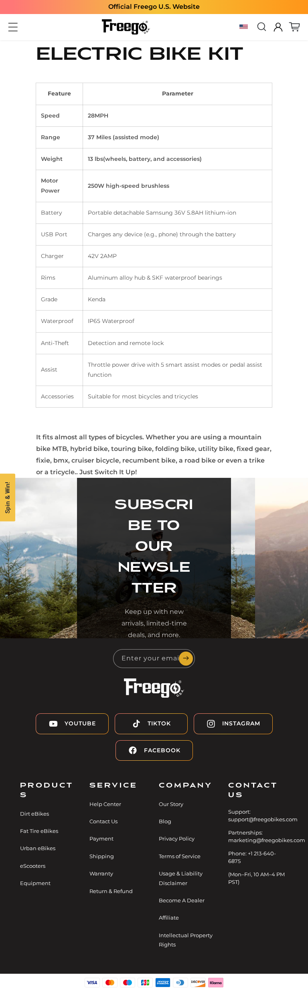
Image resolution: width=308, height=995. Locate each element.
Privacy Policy (177, 838)
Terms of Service (180, 856)
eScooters (32, 866)
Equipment (35, 883)
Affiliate (169, 917)
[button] (13, 27)
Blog (165, 821)
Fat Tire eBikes (39, 831)
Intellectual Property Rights (186, 940)
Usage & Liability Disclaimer (181, 878)
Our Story (171, 804)
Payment (101, 838)
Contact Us (103, 821)
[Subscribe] (186, 658)
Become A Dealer (182, 900)
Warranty (101, 873)
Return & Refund (111, 891)
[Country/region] (244, 27)
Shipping (101, 856)
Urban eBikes (37, 848)
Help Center (105, 804)
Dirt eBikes (34, 813)
